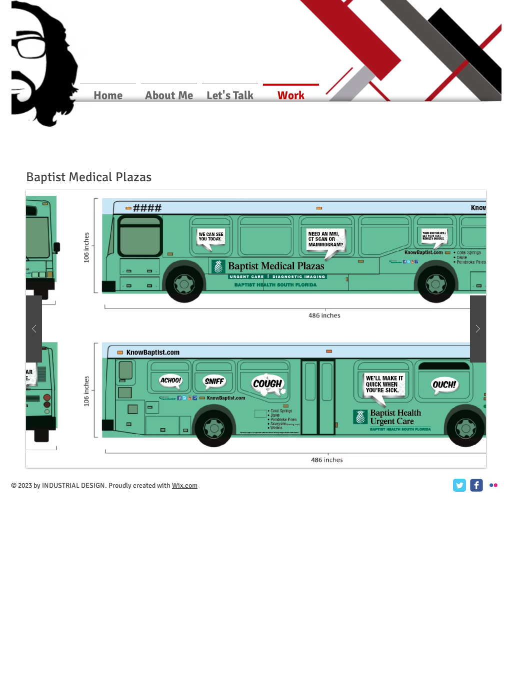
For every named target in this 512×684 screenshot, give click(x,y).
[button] (256, 329)
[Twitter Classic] (459, 485)
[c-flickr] (493, 485)
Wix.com (185, 485)
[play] (459, 198)
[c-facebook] (476, 485)
